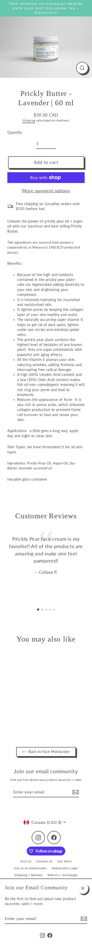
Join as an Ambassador (30, 868)
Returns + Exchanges (63, 875)
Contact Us (44, 861)
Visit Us (25, 861)
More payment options (46, 190)
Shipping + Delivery (28, 875)
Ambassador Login (65, 868)
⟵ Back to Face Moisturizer (46, 752)
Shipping (28, 120)
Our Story (64, 861)
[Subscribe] (83, 919)
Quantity (14, 132)
